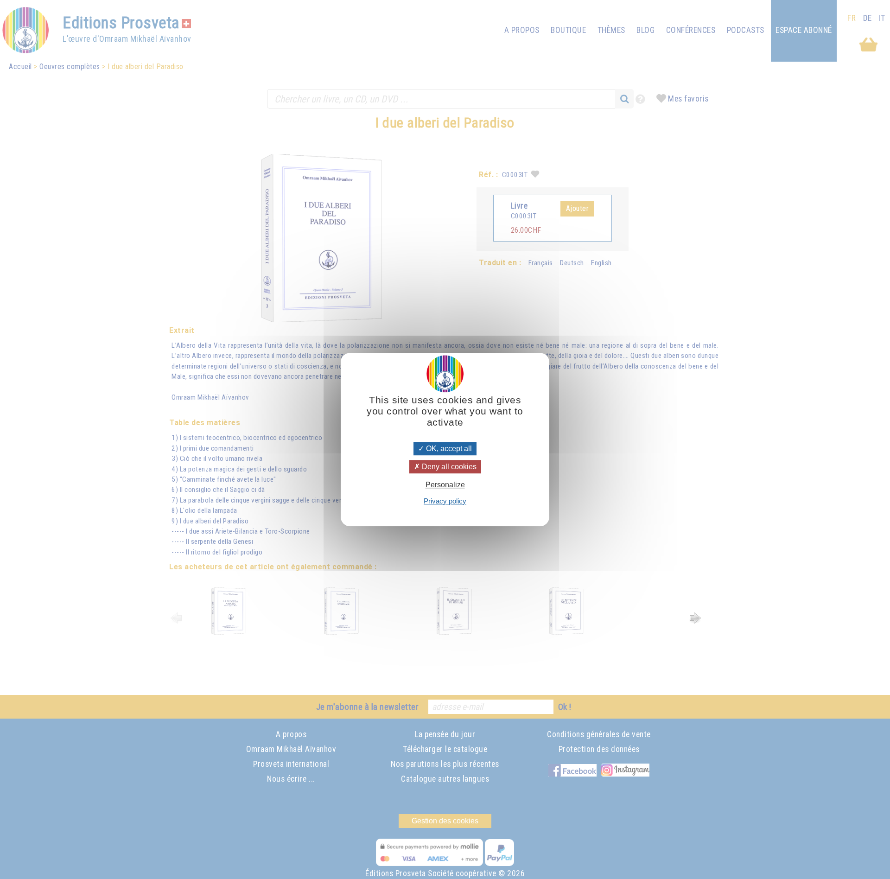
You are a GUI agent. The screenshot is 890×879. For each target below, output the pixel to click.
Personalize (445, 485)
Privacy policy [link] (445, 501)
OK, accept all (448, 448)
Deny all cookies (448, 467)
